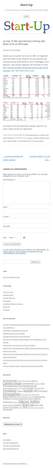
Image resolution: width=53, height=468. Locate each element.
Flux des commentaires (11, 446)
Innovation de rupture (28, 395)
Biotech (34, 381)
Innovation (7, 301)
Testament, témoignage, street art (15, 330)
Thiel (25, 407)
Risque (30, 399)
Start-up (28, 405)
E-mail (6, 216)
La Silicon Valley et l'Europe (13, 304)
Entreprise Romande (10, 388)
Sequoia (15, 402)
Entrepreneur (10, 385)
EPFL (19, 388)
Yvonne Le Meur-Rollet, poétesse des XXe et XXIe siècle (23, 366)
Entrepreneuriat (28, 385)
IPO (37, 394)
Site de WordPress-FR (11, 449)
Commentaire (9, 179)
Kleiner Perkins (9, 396)
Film (42, 388)
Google (28, 390)
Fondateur (10, 390)
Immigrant (43, 391)
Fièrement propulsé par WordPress (15, 463)
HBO (35, 390)
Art (23, 381)
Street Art (6, 307)
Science (37, 398)
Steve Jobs (39, 405)
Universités (7, 409)
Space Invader (8, 405)
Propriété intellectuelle (19, 399)
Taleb (20, 408)
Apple (19, 381)
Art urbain (28, 381)
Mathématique (39, 397)
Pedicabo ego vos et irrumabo (14, 333)
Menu (26, 16)
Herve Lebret (38, 141)
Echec (42, 383)
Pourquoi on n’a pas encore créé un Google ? (19, 345)
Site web (6, 226)
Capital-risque (8, 295)
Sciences (7, 401)
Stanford (18, 405)
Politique (6, 398)
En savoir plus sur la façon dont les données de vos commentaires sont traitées (26, 251)
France (20, 391)
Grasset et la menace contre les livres (16, 336)
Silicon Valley (12, 141)
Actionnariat (10, 380)
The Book (6, 310)
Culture (37, 384)
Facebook (37, 388)
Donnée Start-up (32, 135)
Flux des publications (10, 443)
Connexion (7, 440)
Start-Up (26, 5)
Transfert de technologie (36, 408)
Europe (29, 138)
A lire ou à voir (8, 292)
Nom (5, 207)
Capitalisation (28, 383)
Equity (23, 388)
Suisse (14, 407)
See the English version (11, 277)
